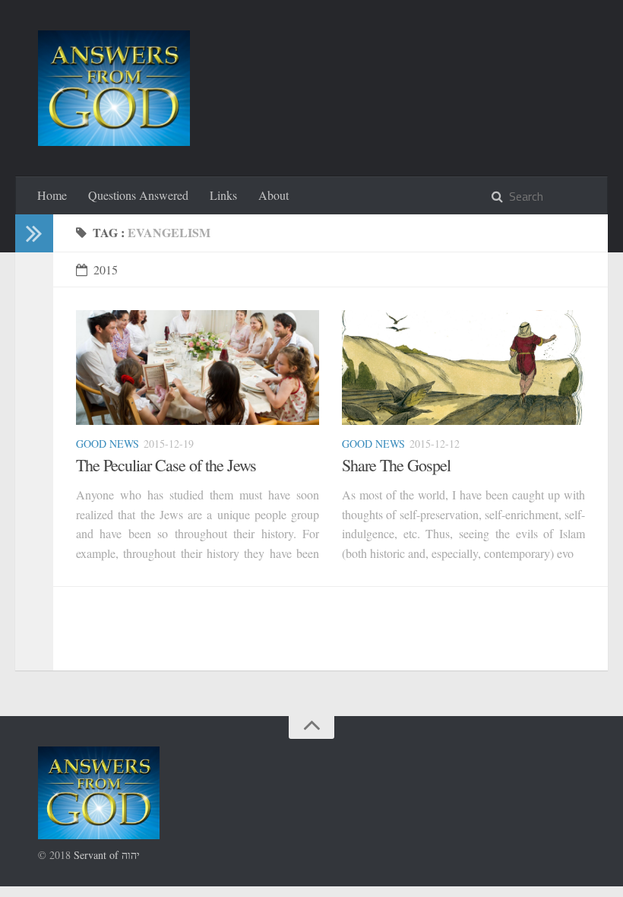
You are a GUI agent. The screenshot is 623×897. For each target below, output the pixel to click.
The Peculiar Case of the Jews (166, 465)
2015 (105, 269)
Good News (107, 443)
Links (223, 195)
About (273, 195)
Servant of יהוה (107, 855)
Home (52, 195)
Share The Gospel (396, 465)
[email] (29, 296)
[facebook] (29, 315)
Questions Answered (138, 195)
